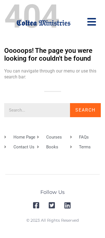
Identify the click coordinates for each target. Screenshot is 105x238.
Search (85, 110)
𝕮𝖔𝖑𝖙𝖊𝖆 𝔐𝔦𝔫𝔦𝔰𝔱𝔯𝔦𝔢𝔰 (43, 23)
